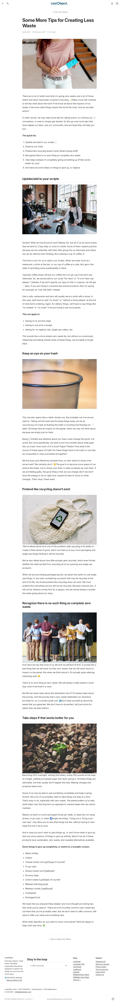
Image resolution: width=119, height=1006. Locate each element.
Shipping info (101, 962)
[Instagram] (113, 999)
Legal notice (100, 972)
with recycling (73, 546)
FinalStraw (48, 871)
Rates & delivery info (14, 980)
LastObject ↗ (29, 999)
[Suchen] (7, 3)
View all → (77, 980)
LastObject (13, 999)
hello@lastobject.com (23, 992)
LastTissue (49, 862)
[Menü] (2, 3)
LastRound (47, 888)
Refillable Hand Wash (81, 977)
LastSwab (44, 879)
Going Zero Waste (61, 12)
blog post (42, 884)
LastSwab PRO (78, 964)
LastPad (76, 972)
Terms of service (102, 969)
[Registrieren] (65, 965)
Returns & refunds (102, 964)
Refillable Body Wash (81, 975)
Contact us (100, 975)
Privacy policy (101, 967)
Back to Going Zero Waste (61, 939)
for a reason (58, 589)
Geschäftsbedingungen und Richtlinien (59, 999)
